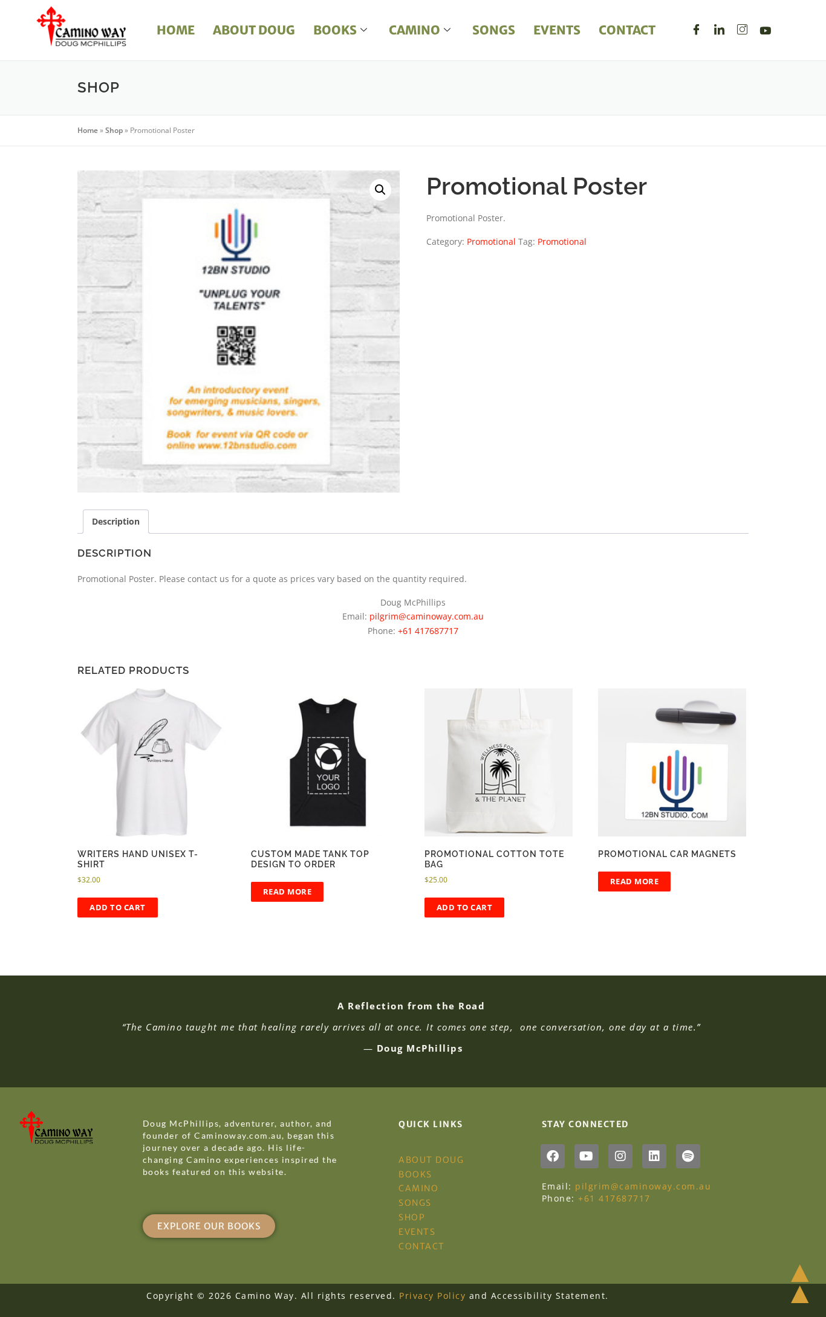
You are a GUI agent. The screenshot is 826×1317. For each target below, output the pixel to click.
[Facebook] (696, 30)
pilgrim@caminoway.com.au (426, 616)
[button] (380, 190)
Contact (627, 29)
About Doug (254, 29)
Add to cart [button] (117, 907)
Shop (114, 130)
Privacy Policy (432, 1295)
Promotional (491, 241)
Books (335, 29)
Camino (414, 29)
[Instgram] (742, 30)
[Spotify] (688, 1156)
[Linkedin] (654, 1156)
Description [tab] (116, 521)
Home (176, 29)
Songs (493, 29)
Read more (287, 891)
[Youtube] (765, 30)
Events (556, 29)
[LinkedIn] (719, 30)
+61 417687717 (428, 630)
